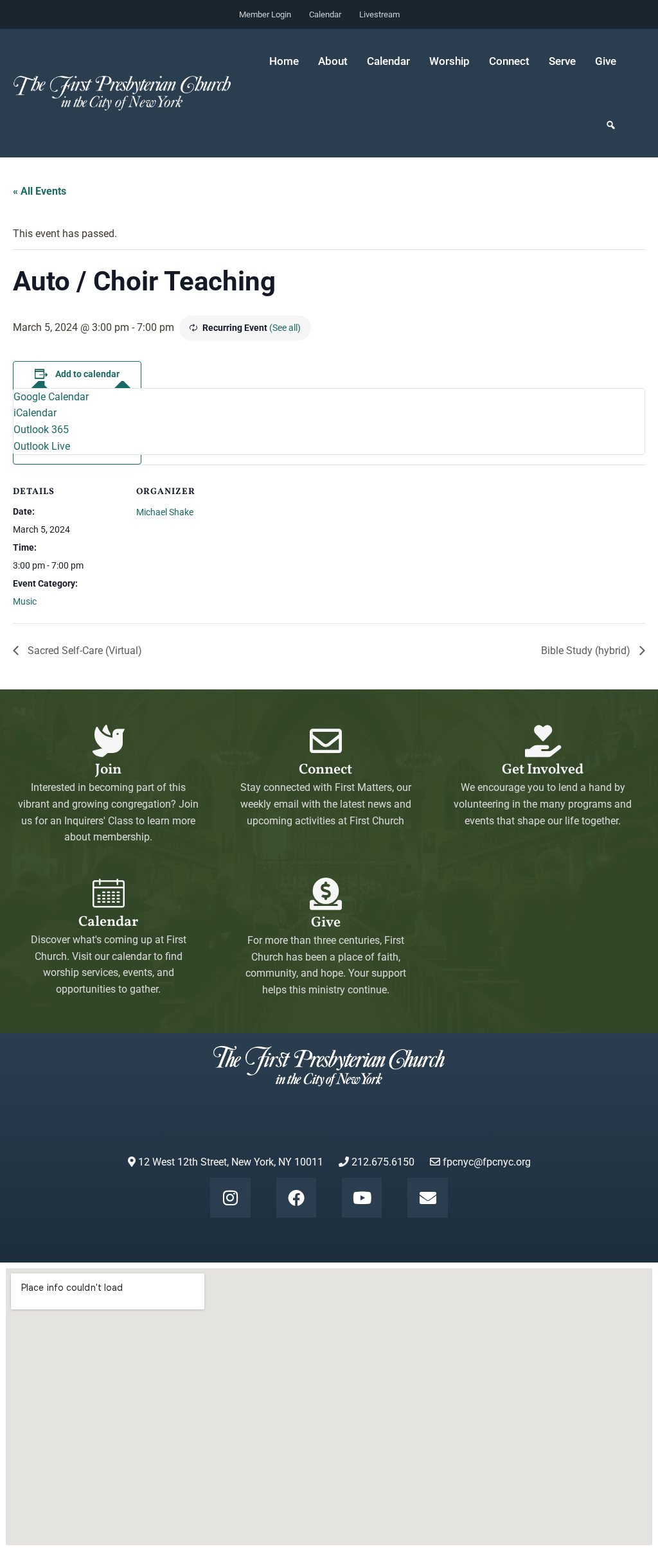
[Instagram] (230, 1198)
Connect (325, 770)
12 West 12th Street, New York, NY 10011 (229, 1162)
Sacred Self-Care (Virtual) (83, 650)
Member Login (265, 14)
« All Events (39, 191)
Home (284, 61)
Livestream (379, 14)
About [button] (333, 61)
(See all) (285, 328)
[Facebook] (296, 1198)
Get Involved (542, 770)
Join (108, 770)
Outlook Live (41, 446)
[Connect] (326, 741)
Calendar (325, 14)
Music (25, 601)
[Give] (326, 894)
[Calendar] (109, 893)
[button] (611, 125)
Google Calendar (51, 397)
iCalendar (35, 413)
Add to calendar (87, 374)
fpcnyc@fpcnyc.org (487, 1162)
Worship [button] (449, 61)
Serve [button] (562, 61)
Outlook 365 (41, 429)
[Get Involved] (543, 741)
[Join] (109, 741)
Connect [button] (509, 61)
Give (605, 61)
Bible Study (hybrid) (587, 650)
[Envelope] (427, 1198)
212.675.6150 (381, 1162)
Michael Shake (164, 512)
